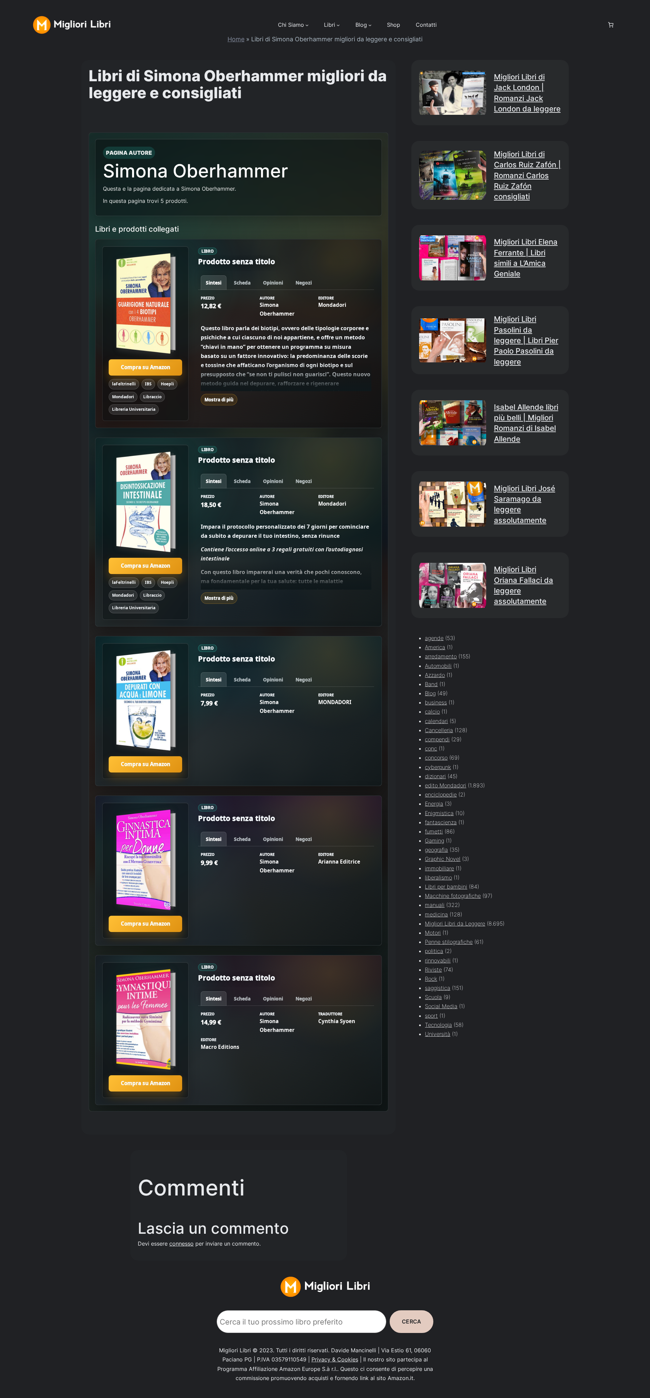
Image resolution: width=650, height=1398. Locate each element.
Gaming (434, 840)
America (435, 647)
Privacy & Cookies (334, 1359)
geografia (436, 850)
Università (437, 1034)
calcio (432, 711)
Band (431, 684)
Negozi (304, 282)
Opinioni (273, 282)
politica (434, 951)
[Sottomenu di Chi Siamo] (307, 24)
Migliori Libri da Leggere (455, 923)
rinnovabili (438, 960)
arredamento (441, 656)
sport (431, 1015)
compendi (437, 739)
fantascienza (441, 822)
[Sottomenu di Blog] (370, 24)
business (436, 702)
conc (431, 748)
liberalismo (438, 877)
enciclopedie (441, 794)
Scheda (242, 282)
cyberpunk (438, 767)
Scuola (433, 997)
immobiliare (439, 868)
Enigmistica (439, 813)
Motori (433, 932)
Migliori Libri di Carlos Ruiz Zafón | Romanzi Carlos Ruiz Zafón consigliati (527, 175)
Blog (430, 693)
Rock (431, 978)
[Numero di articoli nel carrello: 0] (611, 24)
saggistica (437, 987)
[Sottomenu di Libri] (338, 24)
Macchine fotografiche (453, 896)
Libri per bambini (446, 886)
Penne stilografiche (449, 942)
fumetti (434, 831)
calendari (436, 721)
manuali (435, 905)
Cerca (411, 1321)
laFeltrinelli (124, 384)
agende (434, 638)
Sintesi (213, 282)
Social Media (441, 1006)
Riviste (433, 969)
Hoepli (167, 384)
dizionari (435, 776)
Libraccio (152, 396)
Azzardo (435, 675)
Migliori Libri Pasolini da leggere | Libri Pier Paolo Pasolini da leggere (526, 340)
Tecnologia (438, 1024)
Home (236, 39)
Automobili (438, 665)
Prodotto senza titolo (236, 261)
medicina (436, 914)
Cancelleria (439, 730)
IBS (148, 384)
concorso (436, 758)
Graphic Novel (442, 859)
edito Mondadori (445, 785)
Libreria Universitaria (133, 409)
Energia (434, 804)
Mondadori (123, 396)
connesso (181, 1243)
